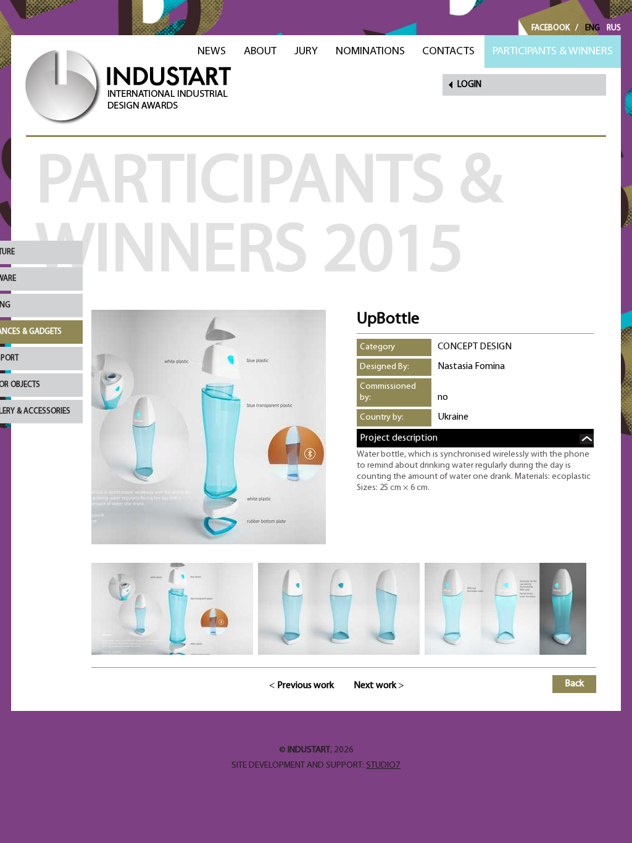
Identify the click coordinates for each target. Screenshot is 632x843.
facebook (550, 28)
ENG (592, 28)
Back (574, 684)
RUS (614, 28)
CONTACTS (448, 51)
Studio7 (383, 765)
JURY (306, 51)
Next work (375, 686)
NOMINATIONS (370, 51)
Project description (399, 438)
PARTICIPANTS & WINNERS (553, 51)
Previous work (305, 686)
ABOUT (260, 51)
